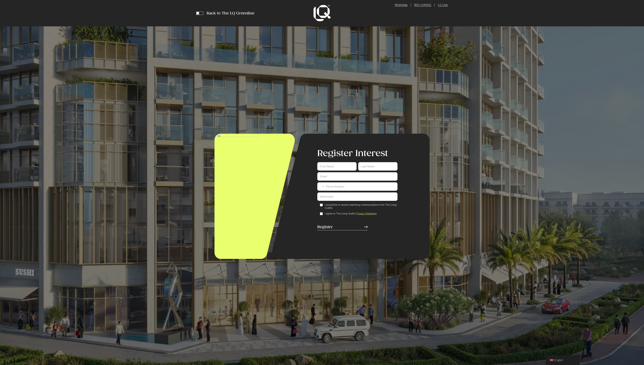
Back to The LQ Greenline (230, 13)
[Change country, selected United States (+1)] (321, 186)
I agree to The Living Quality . (351, 213)
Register (325, 227)
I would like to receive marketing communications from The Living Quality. (360, 206)
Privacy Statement (366, 213)
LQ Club (443, 5)
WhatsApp (401, 5)
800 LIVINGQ (422, 5)
